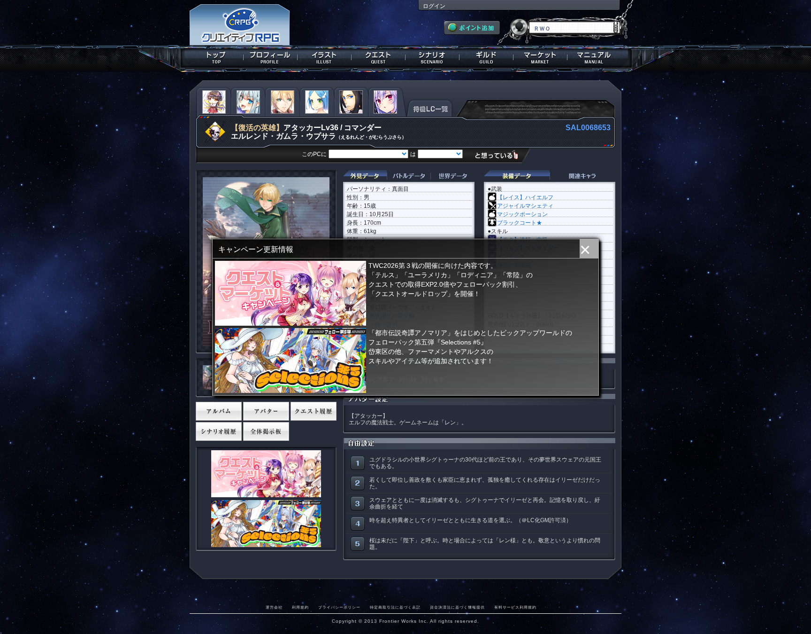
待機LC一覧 (429, 108)
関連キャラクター (582, 176)
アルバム (219, 411)
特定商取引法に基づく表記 (395, 607)
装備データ (517, 176)
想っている (500, 155)
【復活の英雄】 (257, 128)
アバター (266, 411)
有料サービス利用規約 (515, 607)
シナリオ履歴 (219, 431)
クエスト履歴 (314, 411)
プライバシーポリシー (339, 607)
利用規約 (300, 607)
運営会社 (274, 607)
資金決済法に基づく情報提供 (457, 607)
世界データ (452, 176)
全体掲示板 (266, 431)
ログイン (434, 6)
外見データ (365, 176)
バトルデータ (408, 176)
